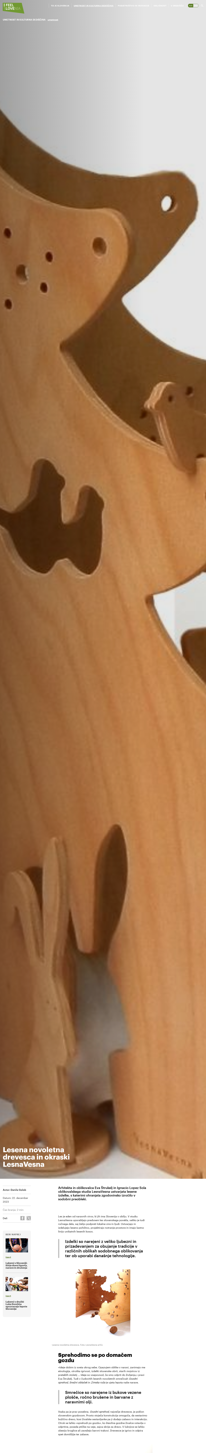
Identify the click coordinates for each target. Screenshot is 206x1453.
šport (8, 1257)
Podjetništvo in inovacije (133, 5)
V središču (177, 5)
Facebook (22, 1218)
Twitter (29, 1218)
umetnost (53, 19)
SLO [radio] (190, 5)
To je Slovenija (60, 5)
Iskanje (202, 5)
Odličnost (160, 5)
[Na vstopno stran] (13, 8)
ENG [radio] (195, 5)
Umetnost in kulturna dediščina (94, 5)
